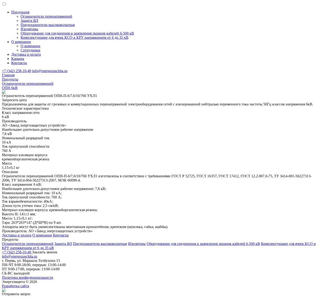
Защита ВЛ (63, 244)
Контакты (19, 63)
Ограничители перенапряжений (27, 244)
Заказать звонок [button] (44, 252)
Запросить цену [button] (14, 100)
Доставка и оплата (26, 54)
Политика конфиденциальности (27, 277)
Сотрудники (30, 50)
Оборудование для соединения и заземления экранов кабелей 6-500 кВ (203, 244)
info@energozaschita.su (49, 71)
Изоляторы (137, 244)
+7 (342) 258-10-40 (16, 71)
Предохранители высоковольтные (100, 244)
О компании (21, 42)
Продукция (20, 12)
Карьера (17, 59)
